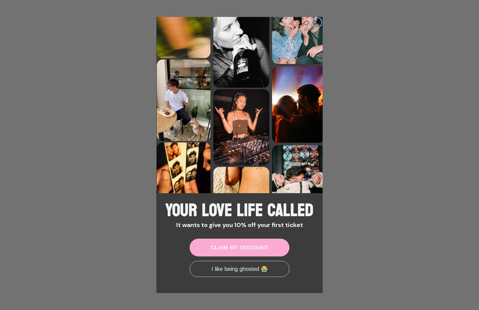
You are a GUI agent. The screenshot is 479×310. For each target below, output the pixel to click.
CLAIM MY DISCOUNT (239, 248)
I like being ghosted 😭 (240, 269)
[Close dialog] (317, 22)
